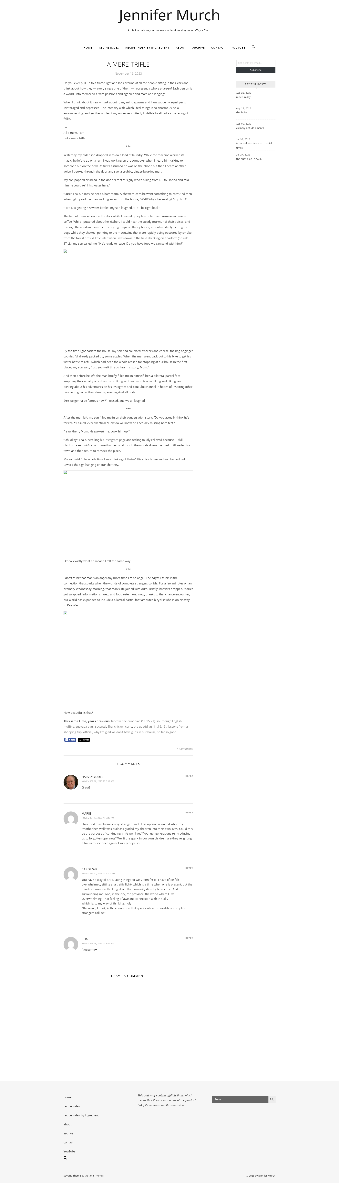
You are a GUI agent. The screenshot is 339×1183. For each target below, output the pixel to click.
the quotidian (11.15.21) (138, 721)
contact (218, 47)
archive (198, 47)
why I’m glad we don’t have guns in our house (125, 732)
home (88, 47)
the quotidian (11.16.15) (150, 726)
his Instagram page (113, 440)
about (181, 47)
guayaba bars (85, 726)
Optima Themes (94, 1175)
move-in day (243, 97)
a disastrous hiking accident (116, 381)
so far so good (166, 732)
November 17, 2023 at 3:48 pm (98, 817)
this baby (241, 112)
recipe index (109, 47)
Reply (189, 776)
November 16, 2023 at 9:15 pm (98, 943)
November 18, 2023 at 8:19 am (98, 781)
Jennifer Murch (169, 14)
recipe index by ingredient (147, 47)
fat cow (116, 721)
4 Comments (185, 749)
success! (100, 726)
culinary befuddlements (250, 128)
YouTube (238, 47)
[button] (251, 47)
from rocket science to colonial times (254, 145)
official (87, 732)
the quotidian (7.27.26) (249, 159)
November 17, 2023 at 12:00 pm (98, 873)
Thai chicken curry (120, 726)
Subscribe (256, 70)
